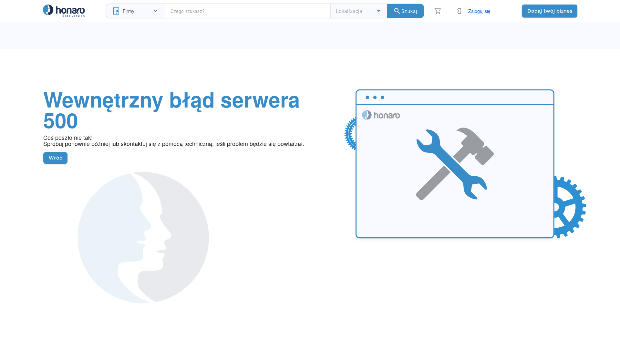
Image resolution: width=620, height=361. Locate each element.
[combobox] (135, 11)
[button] (379, 11)
